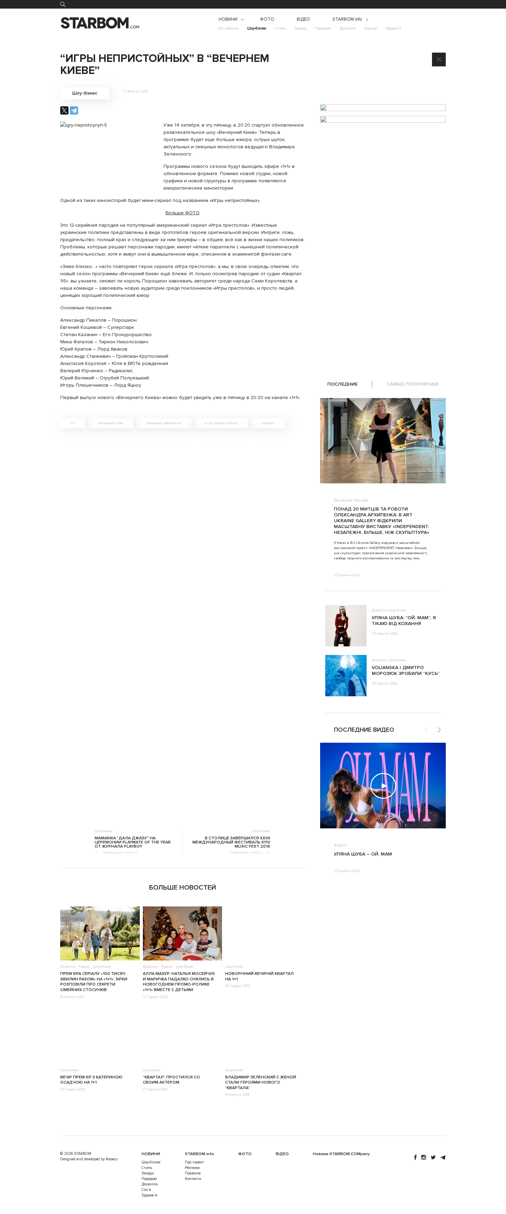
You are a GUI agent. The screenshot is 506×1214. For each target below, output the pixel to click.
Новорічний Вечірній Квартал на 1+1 (259, 976)
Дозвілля (347, 28)
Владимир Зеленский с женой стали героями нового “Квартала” (260, 1083)
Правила (193, 1173)
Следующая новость (246, 852)
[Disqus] (182, 531)
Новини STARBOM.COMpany (341, 1154)
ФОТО (267, 19)
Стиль (280, 28)
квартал (268, 423)
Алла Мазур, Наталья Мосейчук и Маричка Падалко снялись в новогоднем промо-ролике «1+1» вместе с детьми (179, 981)
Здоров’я (393, 28)
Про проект (194, 1162)
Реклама (192, 1167)
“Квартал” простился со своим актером (171, 1080)
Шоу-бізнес (256, 28)
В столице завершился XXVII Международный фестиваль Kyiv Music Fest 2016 (231, 842)
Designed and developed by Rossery (88, 1159)
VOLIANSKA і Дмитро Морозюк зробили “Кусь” (406, 670)
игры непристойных (221, 423)
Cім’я (146, 1190)
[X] (64, 110)
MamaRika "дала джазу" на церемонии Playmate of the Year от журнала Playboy (133, 842)
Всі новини (229, 28)
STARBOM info (347, 19)
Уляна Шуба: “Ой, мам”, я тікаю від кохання (404, 620)
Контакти (193, 1179)
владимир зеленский (164, 423)
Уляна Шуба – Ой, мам (363, 854)
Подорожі (323, 28)
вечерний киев (110, 423)
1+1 (73, 423)
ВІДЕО (303, 19)
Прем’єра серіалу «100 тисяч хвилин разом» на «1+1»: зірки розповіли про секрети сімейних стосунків (93, 981)
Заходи (300, 28)
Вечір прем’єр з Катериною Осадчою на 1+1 (91, 1080)
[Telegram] (74, 110)
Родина (370, 28)
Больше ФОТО (183, 213)
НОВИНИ (228, 19)
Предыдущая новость (120, 852)
